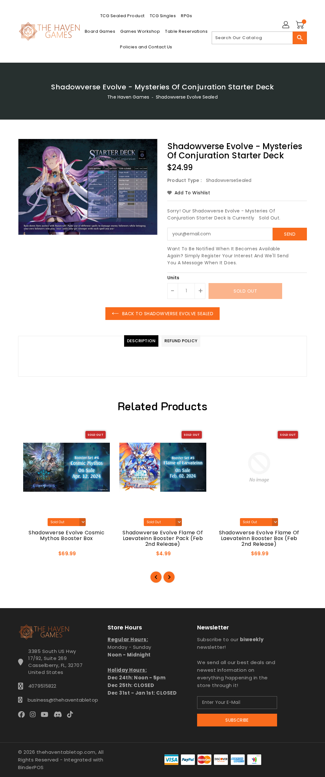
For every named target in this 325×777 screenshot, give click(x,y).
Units (173, 277)
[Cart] (300, 25)
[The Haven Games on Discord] (60, 714)
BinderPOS (31, 767)
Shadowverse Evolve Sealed (187, 97)
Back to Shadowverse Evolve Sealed (168, 313)
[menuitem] (122, 16)
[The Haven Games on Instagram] (34, 714)
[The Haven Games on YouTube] (46, 714)
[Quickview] (30, 555)
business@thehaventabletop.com (55, 700)
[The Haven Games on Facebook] (23, 714)
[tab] (141, 341)
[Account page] (286, 25)
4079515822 (42, 686)
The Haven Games (128, 97)
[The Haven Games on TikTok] (71, 714)
